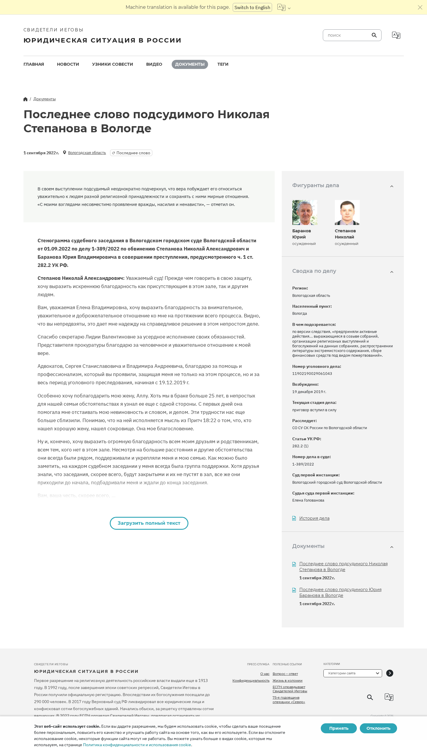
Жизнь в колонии (288, 680)
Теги (223, 64)
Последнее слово (133, 152)
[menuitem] (34, 64)
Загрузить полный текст (149, 523)
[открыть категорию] (389, 673)
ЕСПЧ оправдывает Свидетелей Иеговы (290, 689)
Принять (338, 728)
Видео (154, 64)
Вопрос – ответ (285, 674)
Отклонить (378, 728)
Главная (33, 64)
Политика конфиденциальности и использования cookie (137, 744)
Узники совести (112, 64)
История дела (314, 518)
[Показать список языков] (284, 7)
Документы (190, 64)
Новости (68, 64)
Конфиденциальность (250, 680)
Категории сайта (341, 673)
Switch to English (252, 7)
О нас (264, 674)
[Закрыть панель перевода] (420, 7)
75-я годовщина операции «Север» (289, 699)
